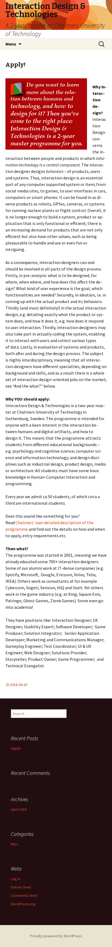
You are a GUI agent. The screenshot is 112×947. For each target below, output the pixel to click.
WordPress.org (23, 903)
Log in (15, 878)
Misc (14, 844)
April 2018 (19, 809)
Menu (10, 44)
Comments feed (24, 895)
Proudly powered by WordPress (56, 935)
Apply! (15, 64)
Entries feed (21, 887)
